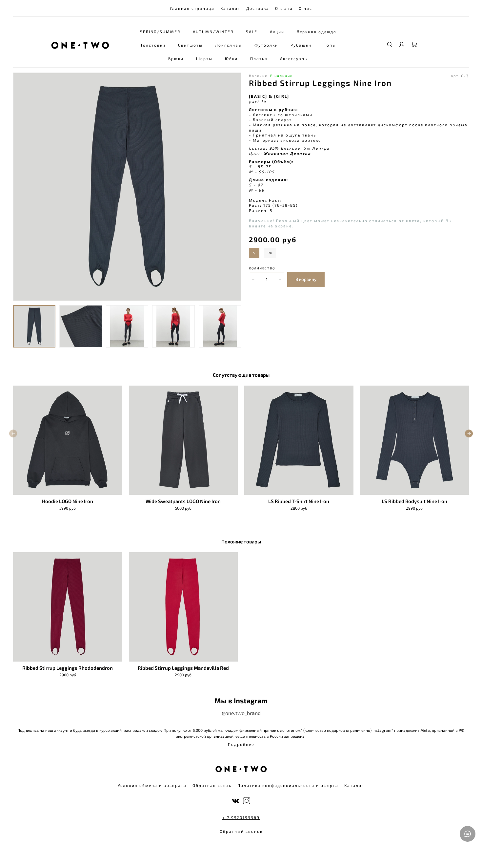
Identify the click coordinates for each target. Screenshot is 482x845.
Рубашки (301, 45)
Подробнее (241, 744)
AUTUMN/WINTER (213, 31)
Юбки (231, 58)
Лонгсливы (228, 45)
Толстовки (153, 45)
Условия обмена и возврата (152, 785)
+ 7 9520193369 (241, 817)
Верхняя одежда (316, 31)
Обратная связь (211, 785)
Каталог (230, 8)
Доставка (257, 8)
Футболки (266, 45)
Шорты (204, 58)
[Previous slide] (21, 187)
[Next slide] (233, 187)
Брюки (176, 58)
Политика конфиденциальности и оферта (287, 785)
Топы (330, 45)
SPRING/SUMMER (160, 31)
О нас (305, 8)
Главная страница (192, 8)
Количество (262, 268)
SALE (251, 31)
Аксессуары (294, 58)
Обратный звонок (241, 831)
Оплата (284, 8)
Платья (259, 58)
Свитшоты (190, 45)
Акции (277, 31)
